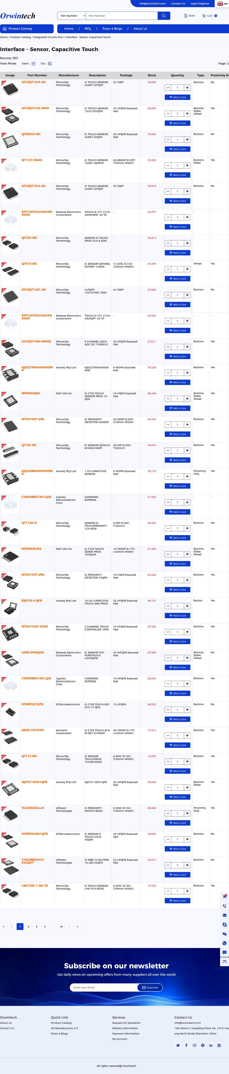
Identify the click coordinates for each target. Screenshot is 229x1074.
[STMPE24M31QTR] (10, 841)
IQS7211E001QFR (34, 782)
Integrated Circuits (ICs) (48, 37)
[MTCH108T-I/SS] (10, 427)
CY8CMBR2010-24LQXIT (33, 861)
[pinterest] (202, 1045)
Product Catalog (20, 28)
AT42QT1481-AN (34, 289)
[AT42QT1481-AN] (10, 297)
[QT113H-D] (10, 530)
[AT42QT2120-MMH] (10, 116)
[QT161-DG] (10, 453)
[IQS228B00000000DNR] (10, 479)
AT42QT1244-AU (34, 186)
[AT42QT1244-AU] (10, 194)
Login (194, 3)
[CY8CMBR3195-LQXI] (10, 504)
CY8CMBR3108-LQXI (36, 678)
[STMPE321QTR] (10, 712)
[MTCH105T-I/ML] (10, 582)
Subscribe (152, 987)
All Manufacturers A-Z (64, 1028)
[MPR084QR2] (10, 401)
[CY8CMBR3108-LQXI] (10, 686)
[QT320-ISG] (10, 245)
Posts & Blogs (112, 28)
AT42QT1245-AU (34, 82)
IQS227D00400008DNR (37, 369)
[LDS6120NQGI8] (10, 660)
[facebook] (186, 1045)
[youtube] (219, 1045)
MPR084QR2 (31, 393)
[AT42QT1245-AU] (10, 90)
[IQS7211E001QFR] (10, 790)
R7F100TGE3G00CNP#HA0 (37, 213)
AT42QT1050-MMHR (36, 341)
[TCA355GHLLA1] (10, 815)
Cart (211, 15)
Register (204, 3)
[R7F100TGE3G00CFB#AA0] (10, 323)
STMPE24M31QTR (35, 834)
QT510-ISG (29, 263)
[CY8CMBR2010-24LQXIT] (10, 867)
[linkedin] (211, 1045)
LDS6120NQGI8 (33, 652)
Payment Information (125, 1033)
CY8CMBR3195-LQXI (36, 497)
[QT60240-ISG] (10, 142)
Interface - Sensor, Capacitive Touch (88, 37)
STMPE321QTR (32, 704)
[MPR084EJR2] (10, 556)
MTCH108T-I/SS (33, 419)
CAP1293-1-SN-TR (35, 885)
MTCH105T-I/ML (33, 574)
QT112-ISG (29, 756)
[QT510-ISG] (10, 271)
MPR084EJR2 (31, 548)
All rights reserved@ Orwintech (116, 1066)
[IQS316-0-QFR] (10, 608)
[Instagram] (194, 1045)
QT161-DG (29, 445)
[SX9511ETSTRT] (10, 738)
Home (68, 28)
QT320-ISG (29, 238)
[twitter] (178, 1045)
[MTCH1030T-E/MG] (10, 634)
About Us (140, 28)
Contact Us (178, 3)
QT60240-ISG (31, 134)
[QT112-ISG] (10, 764)
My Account (119, 1039)
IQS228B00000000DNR (37, 472)
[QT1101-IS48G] (10, 168)
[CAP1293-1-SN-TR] (10, 893)
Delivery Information (125, 1028)
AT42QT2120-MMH (35, 108)
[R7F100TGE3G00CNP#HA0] (10, 219)
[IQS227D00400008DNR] (10, 375)
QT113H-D (29, 523)
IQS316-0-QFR (32, 600)
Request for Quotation (126, 1022)
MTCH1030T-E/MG (35, 626)
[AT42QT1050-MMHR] (10, 349)
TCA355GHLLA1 (33, 808)
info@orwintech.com (152, 3)
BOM (192, 15)
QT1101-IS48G (32, 160)
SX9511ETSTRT (33, 730)
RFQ (88, 28)
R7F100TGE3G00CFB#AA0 (37, 317)
